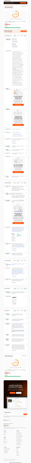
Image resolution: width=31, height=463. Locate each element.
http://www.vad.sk (19, 324)
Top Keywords (18, 443)
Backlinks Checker (18, 433)
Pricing (4, 433)
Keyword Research (18, 437)
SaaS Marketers (6, 452)
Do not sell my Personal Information (16, 462)
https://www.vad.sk (9, 7)
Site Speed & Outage (19, 440)
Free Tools (5, 432)
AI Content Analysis (18, 432)
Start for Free (13, 392)
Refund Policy (13, 460)
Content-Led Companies (7, 448)
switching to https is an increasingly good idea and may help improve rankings (17, 271)
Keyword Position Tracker (19, 436)
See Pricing (18, 392)
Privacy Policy (9, 460)
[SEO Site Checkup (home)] (7, 0)
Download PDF (24, 6)
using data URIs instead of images (16, 230)
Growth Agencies (6, 451)
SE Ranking (17, 452)
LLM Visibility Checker (19, 439)
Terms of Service (6, 460)
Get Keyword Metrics (18, 104)
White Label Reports (18, 444)
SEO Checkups (5, 441)
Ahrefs (17, 448)
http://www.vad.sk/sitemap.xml (17, 134)
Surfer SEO (17, 455)
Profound (17, 451)
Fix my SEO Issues (23, 31)
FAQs (4, 440)
